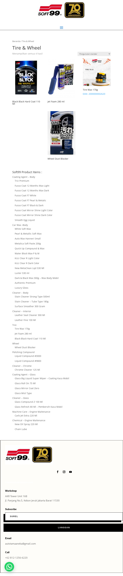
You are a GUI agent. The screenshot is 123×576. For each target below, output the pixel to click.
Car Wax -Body (20, 225)
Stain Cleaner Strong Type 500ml (32, 296)
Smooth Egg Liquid (25, 220)
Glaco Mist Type (23, 393)
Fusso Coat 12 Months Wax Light (32, 185)
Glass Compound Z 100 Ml (29, 401)
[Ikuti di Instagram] (64, 471)
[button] (9, 567)
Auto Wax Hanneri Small (28, 238)
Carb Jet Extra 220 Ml (26, 415)
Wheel (15, 343)
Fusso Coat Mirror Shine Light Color (34, 210)
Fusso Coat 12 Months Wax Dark (32, 190)
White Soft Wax (23, 228)
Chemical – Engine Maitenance (28, 420)
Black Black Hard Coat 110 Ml (30, 338)
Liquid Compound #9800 (28, 360)
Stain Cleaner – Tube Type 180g (32, 301)
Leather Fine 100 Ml (25, 320)
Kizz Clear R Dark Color (27, 263)
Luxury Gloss (21, 287)
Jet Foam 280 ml (23, 333)
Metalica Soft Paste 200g (28, 243)
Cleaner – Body (20, 292)
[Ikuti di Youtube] (70, 471)
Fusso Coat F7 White (25, 195)
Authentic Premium (25, 282)
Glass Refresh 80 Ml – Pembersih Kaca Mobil (38, 406)
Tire (14, 324)
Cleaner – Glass (20, 397)
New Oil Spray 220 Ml (26, 424)
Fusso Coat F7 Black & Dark (29, 205)
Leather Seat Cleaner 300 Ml (30, 315)
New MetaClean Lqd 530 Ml (29, 268)
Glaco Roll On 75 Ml (25, 383)
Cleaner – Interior (21, 311)
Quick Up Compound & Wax (29, 248)
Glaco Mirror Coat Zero (27, 388)
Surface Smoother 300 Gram (30, 306)
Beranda (16, 41)
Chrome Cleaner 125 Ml (27, 369)
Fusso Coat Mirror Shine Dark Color (33, 215)
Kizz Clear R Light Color (27, 258)
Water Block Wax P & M (27, 253)
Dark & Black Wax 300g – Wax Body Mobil (37, 278)
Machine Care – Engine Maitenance (31, 411)
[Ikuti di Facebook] (57, 471)
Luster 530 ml (22, 273)
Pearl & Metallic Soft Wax (28, 233)
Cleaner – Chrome (22, 365)
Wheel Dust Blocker (25, 347)
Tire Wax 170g (22, 328)
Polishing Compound (23, 352)
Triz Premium (22, 180)
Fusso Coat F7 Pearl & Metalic (30, 200)
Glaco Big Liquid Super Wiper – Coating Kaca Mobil (42, 378)
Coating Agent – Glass (24, 374)
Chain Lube (21, 429)
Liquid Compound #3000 (28, 355)
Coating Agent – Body (23, 176)
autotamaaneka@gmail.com (20, 543)
